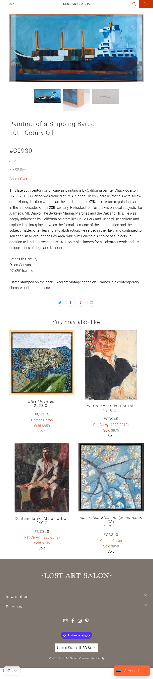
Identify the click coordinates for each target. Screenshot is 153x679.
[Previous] (12, 48)
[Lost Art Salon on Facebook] (73, 621)
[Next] (140, 48)
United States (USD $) (74, 648)
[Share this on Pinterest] (81, 302)
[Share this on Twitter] (60, 302)
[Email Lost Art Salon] (66, 621)
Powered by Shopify (91, 658)
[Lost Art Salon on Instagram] (80, 621)
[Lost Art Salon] (76, 4)
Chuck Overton (20, 179)
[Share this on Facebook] (70, 302)
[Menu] (2, 4)
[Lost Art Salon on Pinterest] (87, 621)
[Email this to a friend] (91, 302)
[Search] (134, 4)
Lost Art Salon (68, 658)
